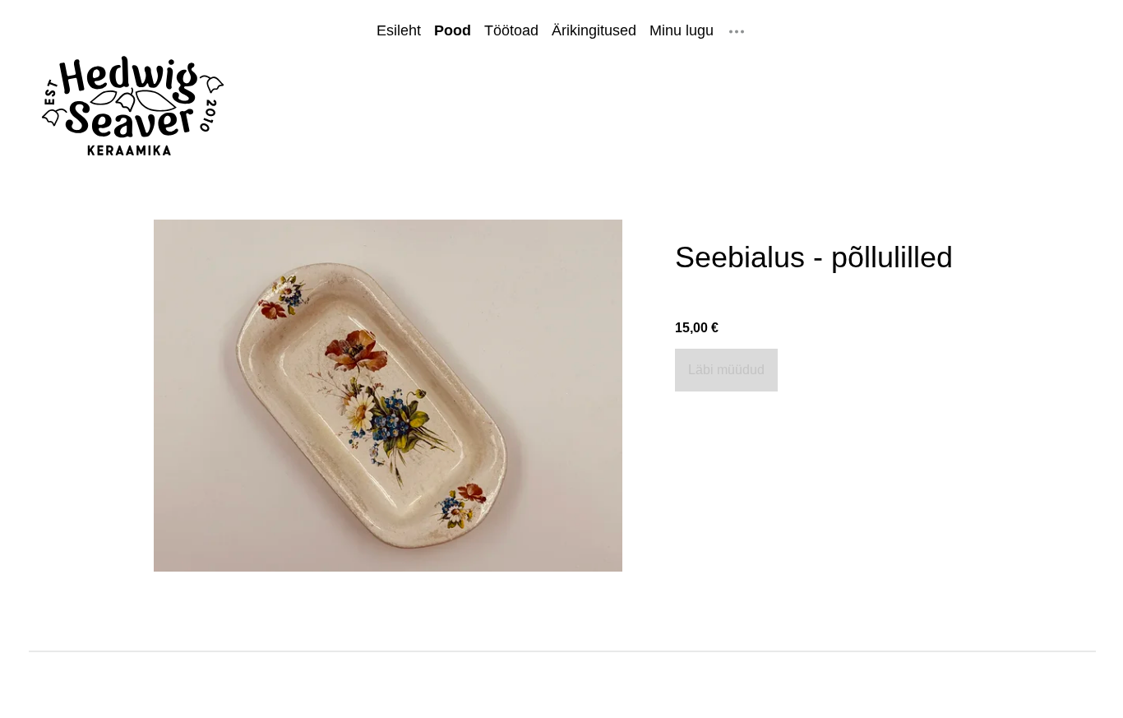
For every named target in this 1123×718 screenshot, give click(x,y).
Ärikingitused (594, 30)
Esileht (399, 30)
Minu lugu (681, 30)
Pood (452, 30)
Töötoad (511, 30)
